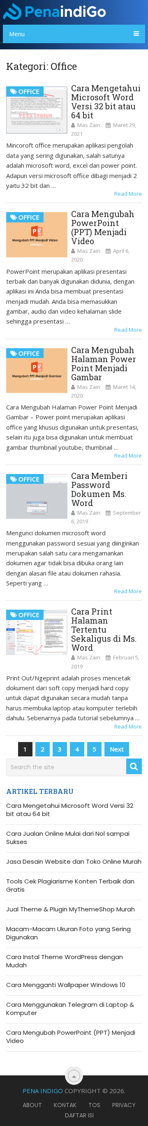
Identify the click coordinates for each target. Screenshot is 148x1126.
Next (117, 749)
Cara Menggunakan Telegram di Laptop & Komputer (70, 1009)
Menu (17, 34)
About (32, 1105)
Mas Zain (88, 125)
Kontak (65, 1105)
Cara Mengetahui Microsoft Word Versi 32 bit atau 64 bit (106, 101)
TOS (94, 1105)
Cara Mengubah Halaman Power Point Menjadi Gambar (103, 363)
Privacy (124, 1105)
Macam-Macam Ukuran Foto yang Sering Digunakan (68, 933)
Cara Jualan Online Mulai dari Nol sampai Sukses (68, 838)
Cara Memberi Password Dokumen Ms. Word (99, 489)
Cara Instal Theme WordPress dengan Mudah (64, 961)
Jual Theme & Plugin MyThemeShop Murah (70, 909)
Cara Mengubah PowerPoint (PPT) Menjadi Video (102, 227)
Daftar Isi (79, 1115)
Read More (128, 193)
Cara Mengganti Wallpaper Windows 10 (65, 985)
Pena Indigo (43, 1091)
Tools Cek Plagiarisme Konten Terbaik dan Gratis (70, 885)
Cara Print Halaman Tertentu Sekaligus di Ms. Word (103, 629)
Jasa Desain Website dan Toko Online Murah (73, 862)
